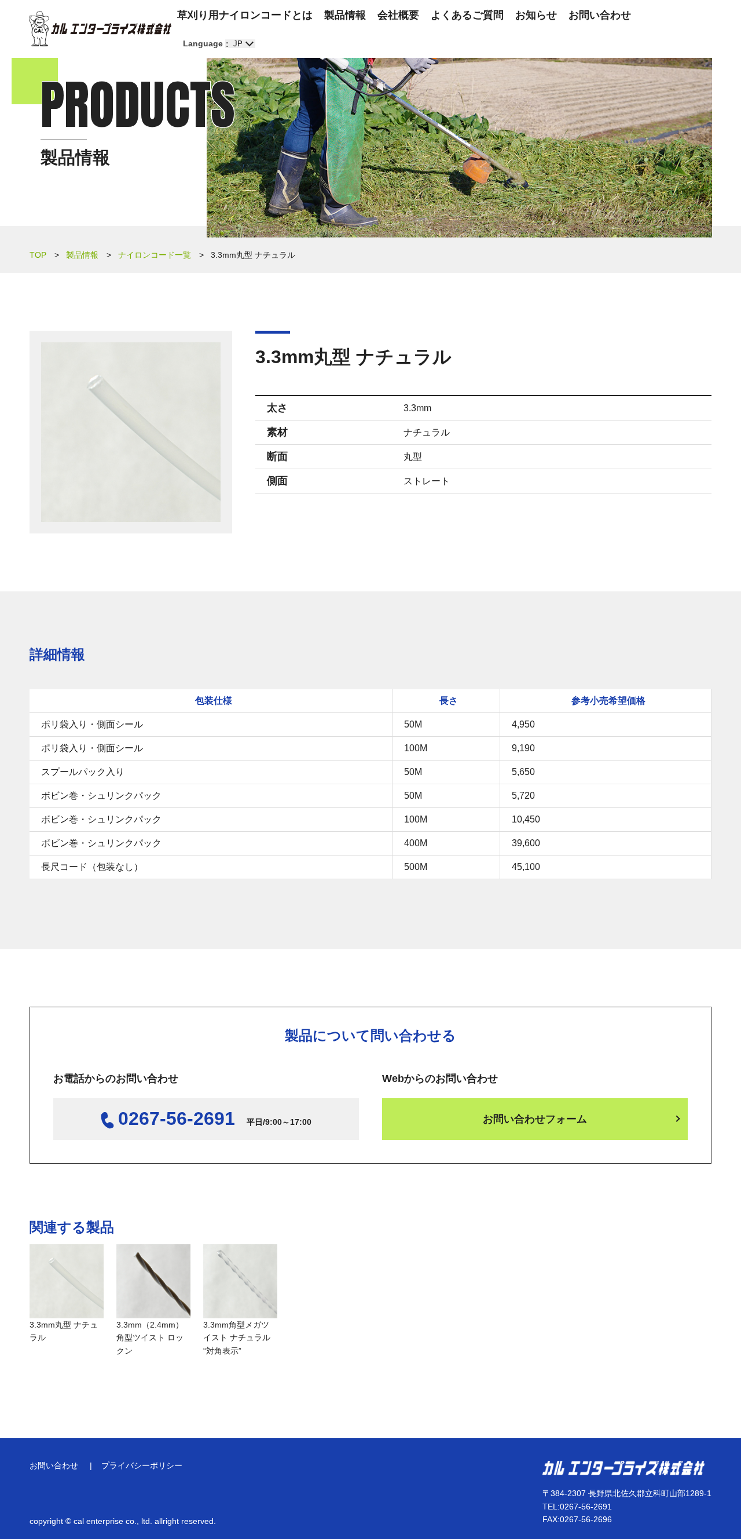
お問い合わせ (599, 15)
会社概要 (398, 15)
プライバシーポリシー (141, 1465)
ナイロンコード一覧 (154, 254)
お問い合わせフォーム (535, 1119)
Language (203, 43)
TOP (38, 254)
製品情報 (345, 15)
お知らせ (536, 15)
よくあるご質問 (467, 15)
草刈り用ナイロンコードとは (245, 15)
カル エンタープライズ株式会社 (100, 29)
